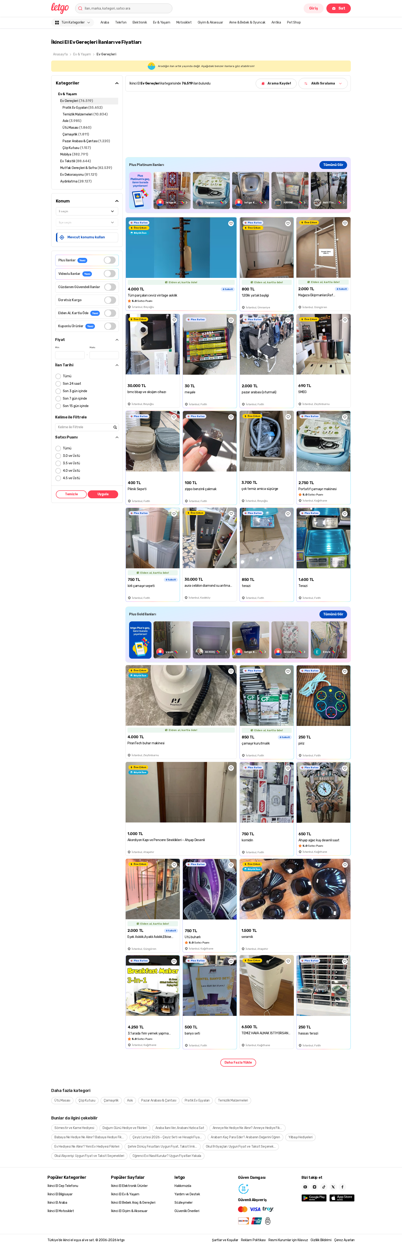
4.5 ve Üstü (71, 478)
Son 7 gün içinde (75, 399)
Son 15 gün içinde (76, 406)
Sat (341, 8)
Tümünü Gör (333, 165)
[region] (238, 190)
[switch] (110, 260)
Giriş (313, 8)
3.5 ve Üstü (71, 463)
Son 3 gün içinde (75, 391)
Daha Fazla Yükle (238, 1063)
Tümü (67, 376)
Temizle (71, 494)
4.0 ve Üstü (71, 471)
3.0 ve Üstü (71, 456)
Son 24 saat (72, 384)
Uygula (103, 494)
